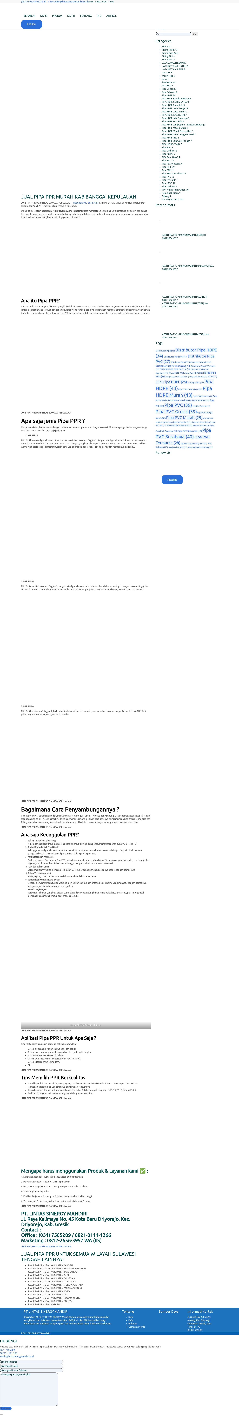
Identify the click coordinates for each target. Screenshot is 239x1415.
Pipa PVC (166, 176)
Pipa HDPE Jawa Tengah (174, 108)
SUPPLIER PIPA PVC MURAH (200, 447)
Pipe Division (168, 186)
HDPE (212, 376)
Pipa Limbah (168, 150)
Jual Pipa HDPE (171, 382)
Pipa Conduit (168, 89)
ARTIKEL (111, 15)
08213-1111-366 (8, 1353)
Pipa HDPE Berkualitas (190, 389)
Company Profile (136, 1327)
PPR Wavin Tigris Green (174, 189)
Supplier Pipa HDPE (177, 447)
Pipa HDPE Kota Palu (172, 121)
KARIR (71, 15)
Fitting (165, 46)
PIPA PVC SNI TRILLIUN (203, 425)
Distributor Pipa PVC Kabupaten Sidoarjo (191, 362)
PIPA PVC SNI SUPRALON (179, 425)
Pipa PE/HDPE (201, 400)
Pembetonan (168, 82)
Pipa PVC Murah (184, 417)
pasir (164, 79)
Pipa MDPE (167, 154)
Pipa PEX (166, 160)
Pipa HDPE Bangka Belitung (176, 98)
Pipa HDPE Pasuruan (202, 396)
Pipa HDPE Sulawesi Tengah (176, 141)
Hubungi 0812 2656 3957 (86, 202)
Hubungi (132, 1323)
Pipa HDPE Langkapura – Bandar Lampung (183, 124)
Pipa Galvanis (168, 92)
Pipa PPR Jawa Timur (172, 173)
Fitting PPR (167, 56)
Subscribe (172, 479)
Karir (130, 1317)
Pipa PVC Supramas (190, 431)
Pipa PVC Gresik (176, 411)
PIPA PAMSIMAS (170, 157)
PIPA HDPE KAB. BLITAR (174, 115)
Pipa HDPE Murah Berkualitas (176, 131)
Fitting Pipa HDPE (193, 373)
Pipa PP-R (167, 167)
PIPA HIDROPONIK (171, 144)
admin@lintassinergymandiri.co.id (17, 1356)
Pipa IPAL (166, 147)
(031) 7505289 (194, 1330)
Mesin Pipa (167, 76)
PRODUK (57, 15)
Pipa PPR (166, 170)
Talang (165, 196)
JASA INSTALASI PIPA (172, 69)
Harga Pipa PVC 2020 (177, 377)
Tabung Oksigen (170, 193)
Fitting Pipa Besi (170, 53)
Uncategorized (169, 199)
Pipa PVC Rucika (181, 422)
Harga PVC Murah (198, 377)
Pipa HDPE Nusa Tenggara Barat (178, 134)
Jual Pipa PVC (195, 382)
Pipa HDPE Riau (169, 137)
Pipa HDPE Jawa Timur (173, 111)
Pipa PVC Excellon (201, 406)
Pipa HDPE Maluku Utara (174, 128)
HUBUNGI (31, 24)
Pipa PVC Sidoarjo (201, 422)
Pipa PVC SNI (168, 180)
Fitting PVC (167, 59)
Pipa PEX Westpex (171, 163)
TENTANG (86, 15)
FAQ (99, 15)
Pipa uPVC (167, 183)
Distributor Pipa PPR (175, 357)
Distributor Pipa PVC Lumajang (173, 366)
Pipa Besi (166, 85)
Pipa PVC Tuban (190, 443)
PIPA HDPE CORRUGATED (175, 102)
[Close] (1, 1414)
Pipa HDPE (167, 95)
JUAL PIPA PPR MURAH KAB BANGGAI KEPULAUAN (46, 1246)
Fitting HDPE (168, 49)
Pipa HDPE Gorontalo (172, 105)
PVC (203, 443)
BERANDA (29, 15)
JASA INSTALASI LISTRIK (174, 66)
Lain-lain (166, 72)
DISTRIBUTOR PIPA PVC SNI (175, 369)
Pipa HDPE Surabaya (181, 400)
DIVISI (43, 15)
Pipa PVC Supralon (167, 431)
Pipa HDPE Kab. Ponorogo (175, 118)
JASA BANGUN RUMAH (173, 63)
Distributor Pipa (165, 351)
